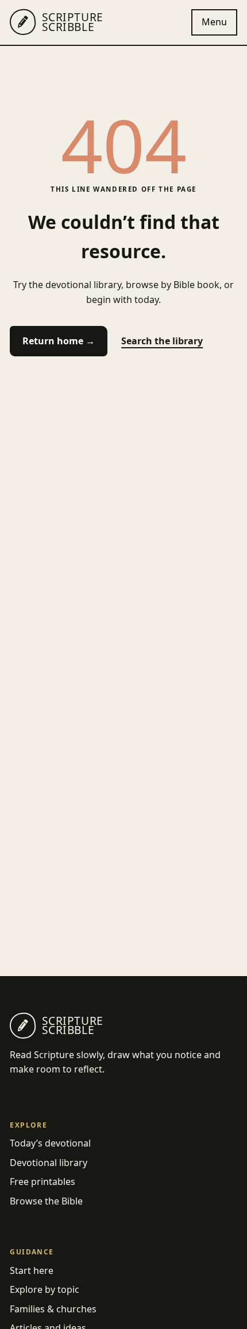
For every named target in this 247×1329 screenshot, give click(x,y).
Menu (214, 21)
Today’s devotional (50, 1143)
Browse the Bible (46, 1201)
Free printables (42, 1181)
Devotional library (48, 1162)
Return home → (58, 341)
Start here (31, 1270)
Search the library (162, 341)
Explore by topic (44, 1289)
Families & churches (53, 1309)
